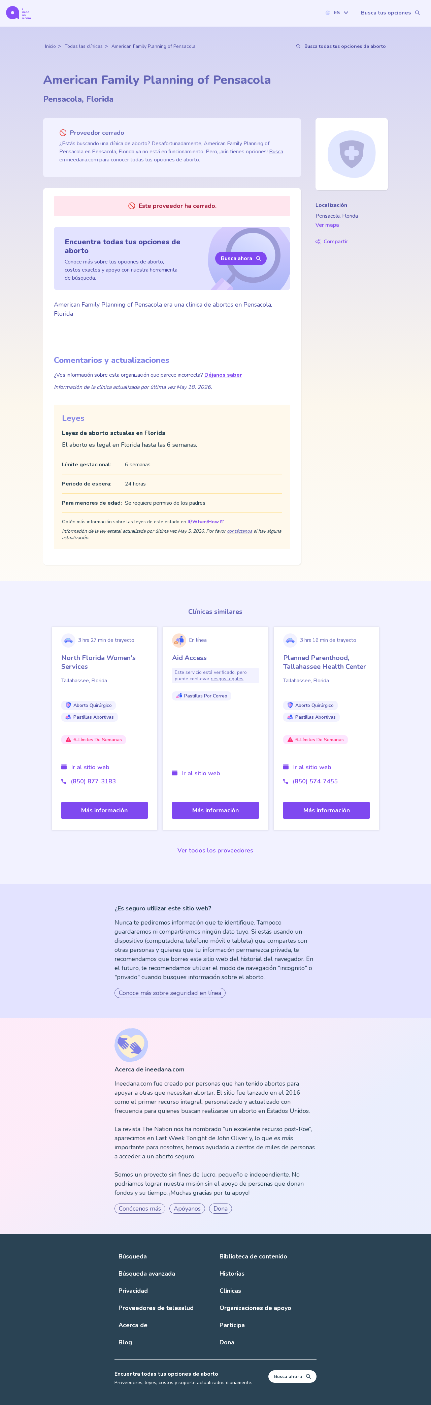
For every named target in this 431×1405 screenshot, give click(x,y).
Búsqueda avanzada (147, 1274)
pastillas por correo (205, 696)
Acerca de (133, 1325)
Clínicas (230, 1291)
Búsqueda (133, 1256)
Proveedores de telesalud (156, 1308)
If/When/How (203, 522)
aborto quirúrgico (92, 705)
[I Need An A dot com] (18, 12)
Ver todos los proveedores (215, 850)
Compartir (336, 241)
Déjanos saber (223, 375)
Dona (220, 1209)
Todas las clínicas (84, 46)
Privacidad (133, 1291)
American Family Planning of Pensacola (153, 46)
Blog (125, 1342)
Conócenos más (140, 1209)
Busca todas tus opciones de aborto (345, 46)
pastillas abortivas (93, 717)
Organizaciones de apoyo (255, 1308)
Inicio (50, 46)
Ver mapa (327, 225)
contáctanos (239, 531)
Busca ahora (236, 258)
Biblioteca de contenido (253, 1256)
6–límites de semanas (97, 740)
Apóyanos (187, 1209)
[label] (337, 13)
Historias (232, 1274)
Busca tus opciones (386, 13)
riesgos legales (227, 679)
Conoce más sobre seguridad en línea (170, 993)
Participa (232, 1325)
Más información (104, 810)
